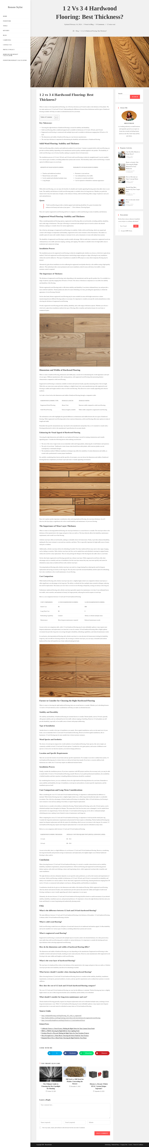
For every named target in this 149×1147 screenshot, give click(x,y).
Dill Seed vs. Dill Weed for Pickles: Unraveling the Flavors (75, 1081)
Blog (92, 24)
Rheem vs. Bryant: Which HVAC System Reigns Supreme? (99, 1086)
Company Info (123, 1144)
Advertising (107, 1144)
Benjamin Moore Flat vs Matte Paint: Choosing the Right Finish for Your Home (64, 1038)
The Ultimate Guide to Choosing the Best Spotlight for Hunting (50, 1086)
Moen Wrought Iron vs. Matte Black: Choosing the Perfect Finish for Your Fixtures (65, 1035)
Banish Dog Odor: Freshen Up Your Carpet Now (133, 189)
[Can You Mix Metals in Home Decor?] (121, 154)
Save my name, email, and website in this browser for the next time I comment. (63, 1127)
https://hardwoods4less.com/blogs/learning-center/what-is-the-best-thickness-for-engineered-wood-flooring (70, 1018)
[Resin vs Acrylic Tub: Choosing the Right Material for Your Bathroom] (121, 167)
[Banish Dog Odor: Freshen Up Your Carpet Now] (121, 191)
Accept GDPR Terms (126, 231)
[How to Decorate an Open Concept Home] (121, 179)
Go (136, 226)
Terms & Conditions (138, 1144)
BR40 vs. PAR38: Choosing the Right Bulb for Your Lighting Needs (60, 1031)
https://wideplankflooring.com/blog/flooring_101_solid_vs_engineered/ (61, 1015)
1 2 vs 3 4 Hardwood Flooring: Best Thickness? (94, 31)
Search (120, 93)
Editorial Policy (115, 1144)
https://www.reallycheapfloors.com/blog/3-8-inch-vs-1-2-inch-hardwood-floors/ (63, 1020)
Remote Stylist (15, 7)
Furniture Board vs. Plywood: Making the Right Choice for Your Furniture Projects (65, 1033)
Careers (130, 1144)
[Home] (73, 31)
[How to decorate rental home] (121, 202)
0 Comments (100, 24)
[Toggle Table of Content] (55, 117)
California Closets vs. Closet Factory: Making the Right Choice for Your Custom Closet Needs (68, 1028)
